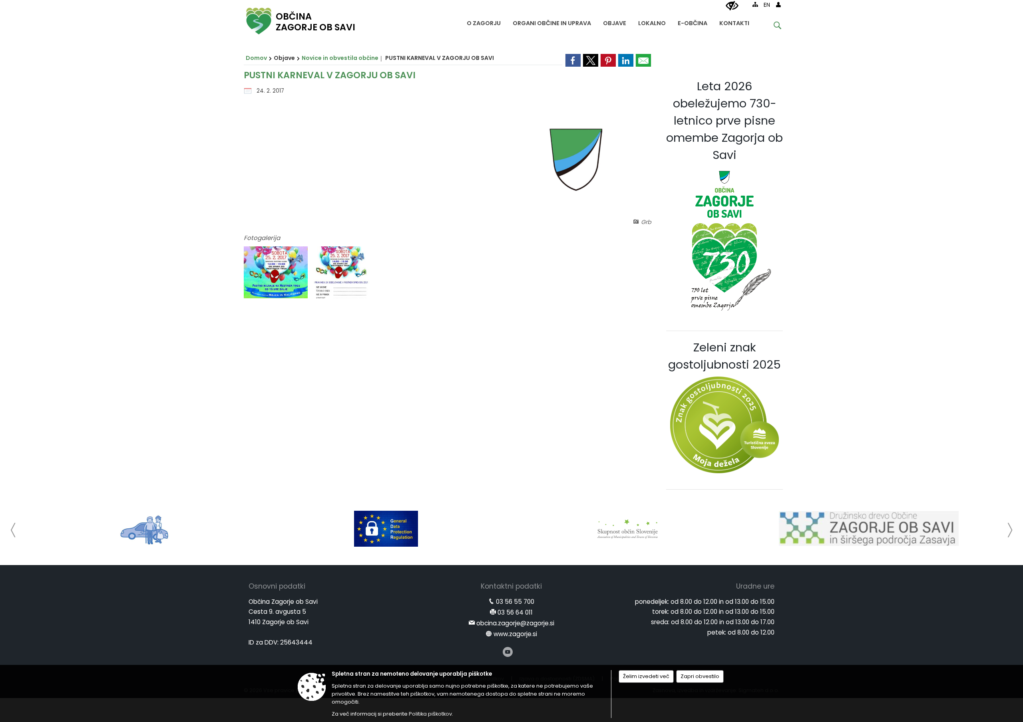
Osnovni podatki (277, 586)
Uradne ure (755, 586)
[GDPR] (386, 529)
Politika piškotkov (430, 714)
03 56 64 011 (515, 612)
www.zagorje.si (515, 634)
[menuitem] (484, 21)
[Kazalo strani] (755, 4)
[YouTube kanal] (508, 652)
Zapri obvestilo (700, 676)
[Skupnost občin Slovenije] (627, 529)
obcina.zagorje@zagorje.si (515, 623)
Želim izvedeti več (646, 676)
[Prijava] (778, 4)
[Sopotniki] (145, 529)
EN (767, 5)
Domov (256, 58)
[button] (13, 530)
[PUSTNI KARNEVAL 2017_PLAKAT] (276, 272)
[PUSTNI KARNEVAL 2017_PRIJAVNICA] (341, 272)
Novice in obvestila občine (340, 58)
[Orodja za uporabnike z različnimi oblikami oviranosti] (732, 6)
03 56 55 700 (515, 601)
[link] (573, 60)
